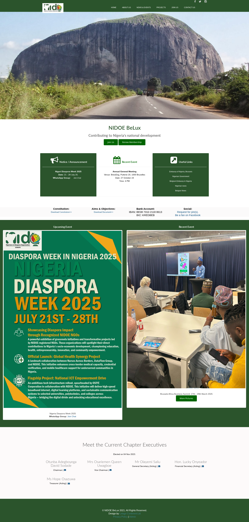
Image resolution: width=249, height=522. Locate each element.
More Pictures (186, 431)
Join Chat (77, 211)
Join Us (174, 7)
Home (113, 7)
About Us (126, 7)
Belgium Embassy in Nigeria (181, 214)
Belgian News (180, 224)
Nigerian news (180, 219)
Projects (161, 7)
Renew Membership (132, 175)
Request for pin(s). (187, 244)
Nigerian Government (180, 209)
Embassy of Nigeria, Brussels (180, 205)
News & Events (144, 7)
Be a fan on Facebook (187, 248)
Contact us (189, 7)
